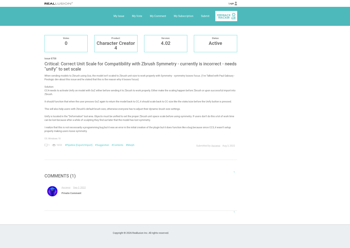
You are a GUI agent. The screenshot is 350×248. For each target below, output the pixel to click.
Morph (130, 145)
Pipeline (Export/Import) (80, 145)
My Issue (118, 16)
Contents (118, 145)
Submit (205, 16)
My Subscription (183, 16)
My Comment (158, 16)
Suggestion (103, 145)
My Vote (137, 16)
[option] (119, 16)
